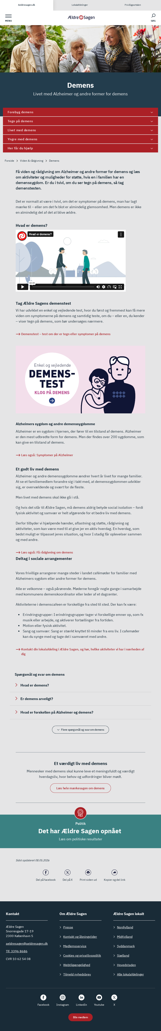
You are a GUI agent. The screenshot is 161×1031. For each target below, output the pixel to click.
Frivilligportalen (133, 4)
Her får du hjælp (20, 148)
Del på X (68, 880)
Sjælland (123, 955)
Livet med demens (22, 130)
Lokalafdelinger (80, 4)
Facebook (43, 1004)
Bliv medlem (80, 1017)
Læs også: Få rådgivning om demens (47, 552)
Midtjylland (125, 937)
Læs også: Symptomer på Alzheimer (47, 455)
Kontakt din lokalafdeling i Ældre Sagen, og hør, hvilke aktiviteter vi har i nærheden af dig (82, 651)
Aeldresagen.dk (26, 4)
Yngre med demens (23, 139)
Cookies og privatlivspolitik (82, 955)
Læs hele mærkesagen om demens (80, 788)
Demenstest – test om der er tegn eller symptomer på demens (66, 334)
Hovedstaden (126, 965)
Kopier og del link (114, 880)
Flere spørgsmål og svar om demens (82, 729)
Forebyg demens (21, 112)
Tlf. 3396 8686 (16, 951)
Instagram (62, 1004)
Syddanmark (126, 946)
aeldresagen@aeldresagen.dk (27, 943)
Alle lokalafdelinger (130, 974)
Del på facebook (46, 880)
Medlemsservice (74, 946)
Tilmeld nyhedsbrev (77, 974)
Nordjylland (125, 927)
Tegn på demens (20, 121)
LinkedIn (81, 1004)
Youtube (99, 1004)
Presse (68, 927)
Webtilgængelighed (76, 965)
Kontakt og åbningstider (80, 937)
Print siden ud (88, 880)
